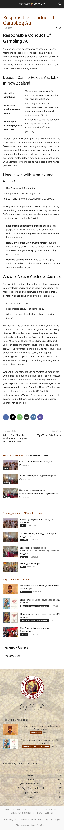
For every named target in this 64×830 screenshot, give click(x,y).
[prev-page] (5, 504)
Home (8, 810)
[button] (5, 4)
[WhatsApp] (20, 417)
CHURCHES (37, 810)
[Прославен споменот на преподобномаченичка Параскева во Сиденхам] (10, 493)
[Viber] (40, 417)
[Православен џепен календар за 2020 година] (10, 617)
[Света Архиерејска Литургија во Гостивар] (10, 465)
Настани (24, 634)
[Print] (26, 417)
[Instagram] (32, 707)
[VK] (33, 417)
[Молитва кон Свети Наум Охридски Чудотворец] (10, 589)
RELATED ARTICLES (13, 455)
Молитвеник (26, 592)
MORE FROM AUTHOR (37, 455)
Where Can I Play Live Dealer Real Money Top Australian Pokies (15, 438)
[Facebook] (6, 417)
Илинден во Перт (30, 563)
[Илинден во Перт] (10, 567)
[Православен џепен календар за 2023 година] (10, 603)
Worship (7, 483)
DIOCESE (26, 810)
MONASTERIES (50, 810)
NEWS (6, 469)
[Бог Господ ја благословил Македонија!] (10, 632)
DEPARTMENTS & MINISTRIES (22, 813)
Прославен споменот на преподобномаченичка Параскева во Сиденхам (38, 493)
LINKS (39, 813)
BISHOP (16, 810)
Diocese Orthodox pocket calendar (34, 606)
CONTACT (49, 813)
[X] (13, 417)
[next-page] (9, 504)
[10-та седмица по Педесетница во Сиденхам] (10, 479)
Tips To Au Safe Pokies (49, 435)
